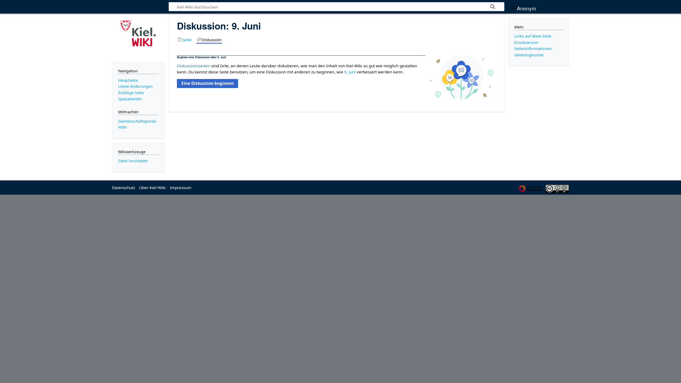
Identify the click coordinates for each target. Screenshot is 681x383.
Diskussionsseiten (193, 65)
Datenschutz (123, 187)
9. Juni (350, 71)
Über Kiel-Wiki (152, 187)
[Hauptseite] (138, 37)
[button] (207, 83)
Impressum (180, 187)
